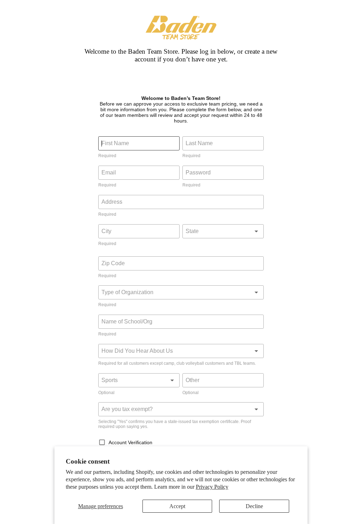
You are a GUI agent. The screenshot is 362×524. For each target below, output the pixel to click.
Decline (254, 506)
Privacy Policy (212, 487)
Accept (177, 506)
